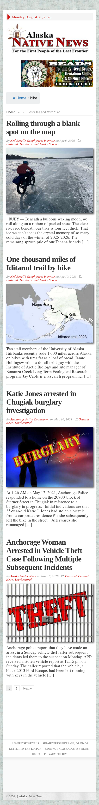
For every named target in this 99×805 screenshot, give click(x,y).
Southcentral (23, 422)
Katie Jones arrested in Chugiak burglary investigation (41, 402)
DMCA (36, 754)
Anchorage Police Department (30, 419)
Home (21, 98)
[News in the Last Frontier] (49, 39)
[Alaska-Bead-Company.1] (57, 73)
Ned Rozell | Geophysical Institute (32, 276)
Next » (27, 688)
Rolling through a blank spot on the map (43, 127)
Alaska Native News (29, 796)
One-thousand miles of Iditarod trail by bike (40, 263)
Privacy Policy (55, 754)
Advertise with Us (25, 743)
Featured (12, 144)
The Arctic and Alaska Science (39, 144)
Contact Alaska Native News (67, 749)
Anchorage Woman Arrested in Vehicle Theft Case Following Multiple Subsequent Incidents (44, 555)
